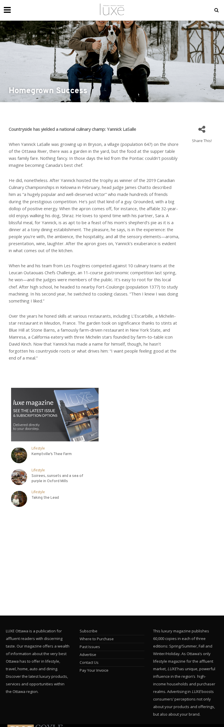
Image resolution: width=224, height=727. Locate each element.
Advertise (88, 654)
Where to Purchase (97, 638)
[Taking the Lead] (19, 499)
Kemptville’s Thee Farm (52, 454)
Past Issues (90, 646)
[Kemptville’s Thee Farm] (19, 455)
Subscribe (88, 631)
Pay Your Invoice (94, 670)
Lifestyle (38, 448)
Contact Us (89, 662)
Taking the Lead (45, 498)
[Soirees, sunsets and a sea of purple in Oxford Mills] (19, 477)
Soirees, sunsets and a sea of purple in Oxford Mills (57, 479)
